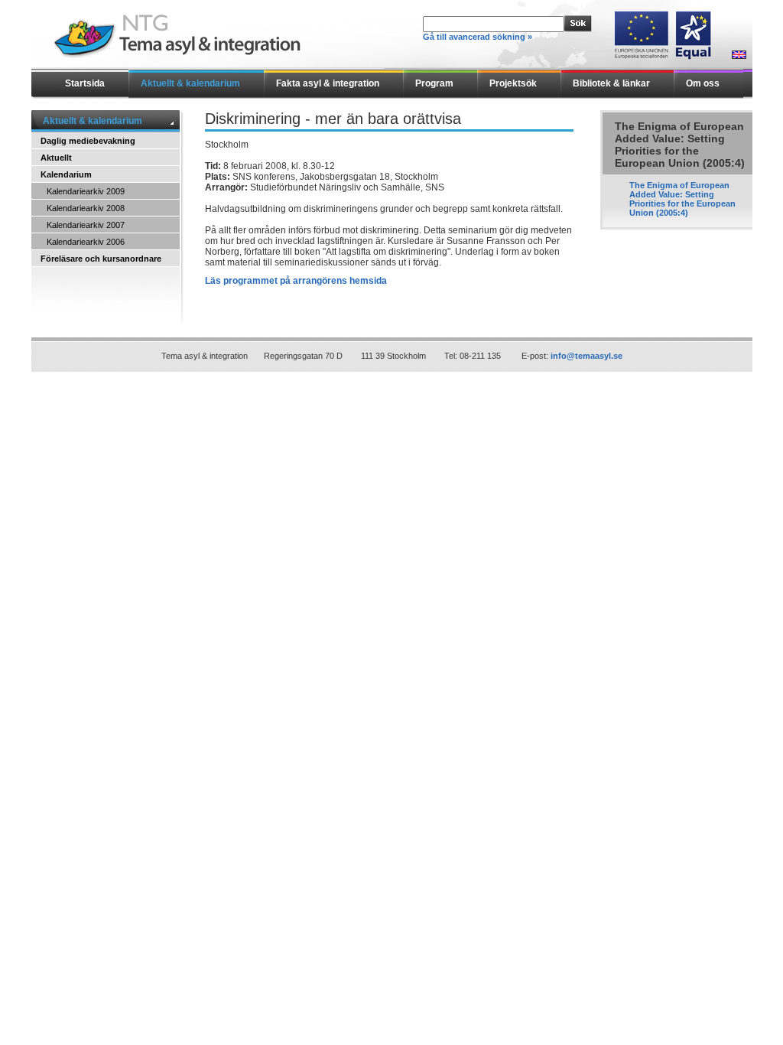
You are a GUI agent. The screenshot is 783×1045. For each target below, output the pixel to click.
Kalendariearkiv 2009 (86, 191)
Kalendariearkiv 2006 (86, 241)
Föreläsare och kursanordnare (101, 258)
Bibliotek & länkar (611, 83)
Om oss (703, 83)
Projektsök (513, 83)
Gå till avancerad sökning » (477, 36)
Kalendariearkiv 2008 (86, 208)
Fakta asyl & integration (327, 83)
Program (434, 83)
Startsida (85, 83)
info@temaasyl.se (586, 355)
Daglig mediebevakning (88, 140)
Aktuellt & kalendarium (190, 83)
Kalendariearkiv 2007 (86, 225)
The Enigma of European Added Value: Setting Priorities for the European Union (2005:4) (682, 199)
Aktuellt (56, 157)
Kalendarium (66, 174)
